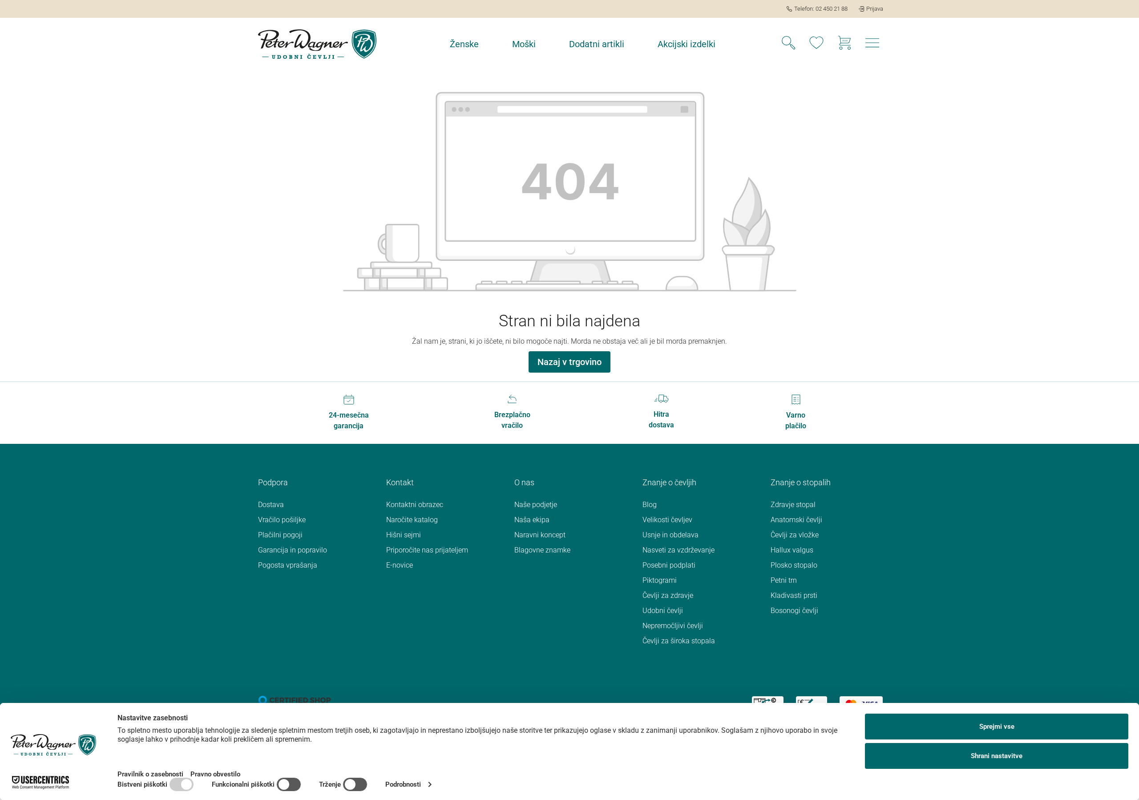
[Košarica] (844, 44)
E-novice (399, 565)
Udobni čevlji (662, 610)
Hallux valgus (792, 550)
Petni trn (784, 580)
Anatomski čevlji (796, 520)
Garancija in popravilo (292, 550)
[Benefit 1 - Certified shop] (294, 699)
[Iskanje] (788, 44)
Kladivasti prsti (794, 595)
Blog (649, 504)
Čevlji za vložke (795, 535)
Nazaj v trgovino (569, 362)
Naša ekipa (531, 520)
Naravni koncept (539, 535)
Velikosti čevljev (667, 520)
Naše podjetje (535, 504)
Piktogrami (659, 580)
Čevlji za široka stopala (678, 641)
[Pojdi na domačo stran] (317, 44)
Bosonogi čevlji (794, 610)
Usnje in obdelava (670, 535)
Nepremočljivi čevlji (672, 625)
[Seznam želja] (816, 44)
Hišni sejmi (403, 535)
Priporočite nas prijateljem (427, 550)
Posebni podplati (668, 565)
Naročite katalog (412, 520)
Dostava (271, 504)
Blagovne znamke (542, 550)
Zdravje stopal (793, 504)
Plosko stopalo (794, 565)
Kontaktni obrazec (414, 504)
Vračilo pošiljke (282, 520)
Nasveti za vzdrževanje (678, 550)
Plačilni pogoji (280, 535)
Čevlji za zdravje (667, 595)
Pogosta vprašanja (287, 565)
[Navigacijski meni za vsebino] (872, 45)
